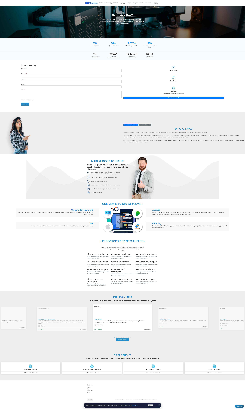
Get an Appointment (173, 98)
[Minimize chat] (240, 375)
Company (129, 2)
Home (101, 2)
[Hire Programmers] (91, 2)
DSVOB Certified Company (131, 125)
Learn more (134, 405)
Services (142, 2)
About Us (89, 387)
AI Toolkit (122, 3)
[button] (10, 19)
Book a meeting (156, 3)
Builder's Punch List (165, 319)
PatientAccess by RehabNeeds (46, 319)
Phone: (23, 84)
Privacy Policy (128, 399)
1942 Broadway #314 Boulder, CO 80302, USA (173, 93)
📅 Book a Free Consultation (231, 393)
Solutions (135, 2)
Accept (150, 405)
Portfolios (148, 2)
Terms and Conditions (119, 399)
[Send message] (241, 399)
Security (89, 392)
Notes (23, 90)
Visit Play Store (42, 326)
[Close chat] (242, 375)
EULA (88, 389)
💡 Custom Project (226, 389)
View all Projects (122, 340)
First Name (24, 68)
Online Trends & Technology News (111, 3)
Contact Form (238, 401)
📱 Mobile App (225, 386)
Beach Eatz (98, 319)
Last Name (24, 73)
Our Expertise (90, 390)
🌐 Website (233, 386)
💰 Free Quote (235, 389)
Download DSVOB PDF (145, 125)
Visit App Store (42, 325)
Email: (23, 79)
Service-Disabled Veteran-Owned (113, 57)
